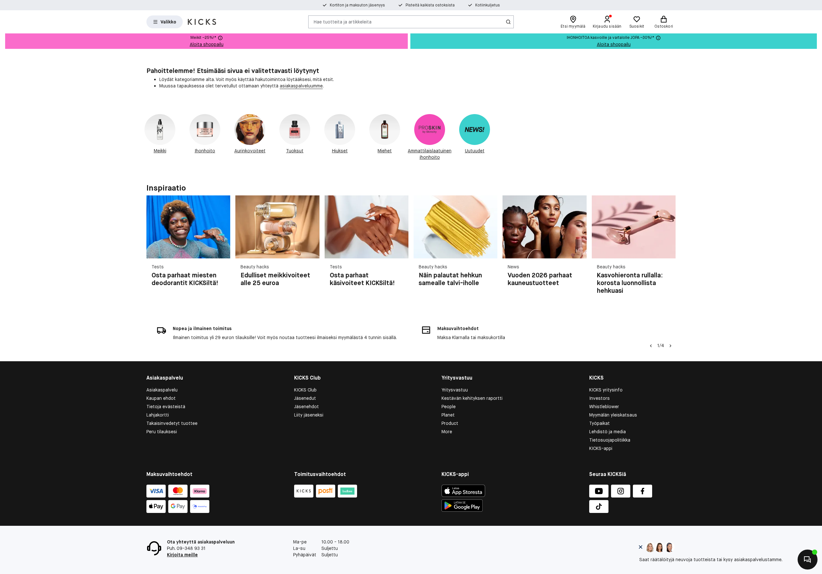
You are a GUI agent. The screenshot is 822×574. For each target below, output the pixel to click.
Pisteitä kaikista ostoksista (430, 5)
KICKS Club (305, 390)
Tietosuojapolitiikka (609, 440)
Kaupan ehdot (161, 398)
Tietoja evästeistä (165, 406)
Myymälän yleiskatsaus (613, 415)
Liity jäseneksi (308, 415)
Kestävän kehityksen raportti (472, 398)
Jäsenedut (305, 398)
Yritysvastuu (455, 390)
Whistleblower (604, 406)
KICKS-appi (600, 448)
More (447, 432)
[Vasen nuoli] (651, 346)
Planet (448, 415)
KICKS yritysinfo (606, 390)
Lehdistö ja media (607, 432)
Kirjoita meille (182, 555)
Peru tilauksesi (161, 432)
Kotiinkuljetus (487, 5)
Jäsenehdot (306, 406)
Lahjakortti (157, 415)
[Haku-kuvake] (508, 22)
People (449, 406)
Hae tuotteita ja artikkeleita (343, 21)
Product (450, 423)
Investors (599, 398)
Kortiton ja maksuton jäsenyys (357, 5)
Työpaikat (599, 423)
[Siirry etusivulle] (202, 21)
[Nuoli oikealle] (668, 248)
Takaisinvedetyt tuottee (171, 423)
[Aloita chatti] (808, 560)
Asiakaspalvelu (162, 390)
